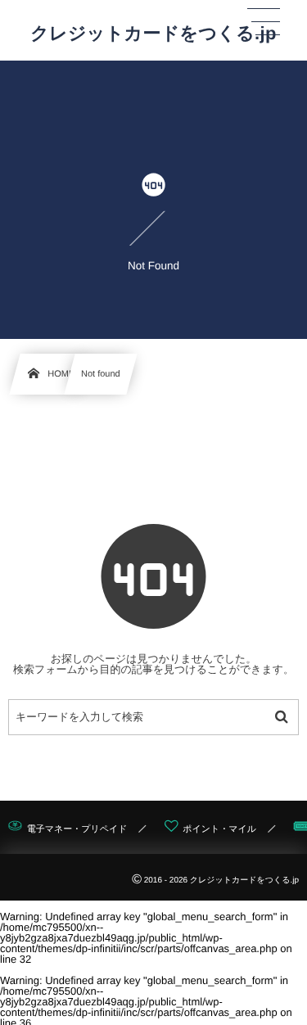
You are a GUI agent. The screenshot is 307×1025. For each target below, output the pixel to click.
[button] (264, 22)
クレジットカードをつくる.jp (153, 34)
